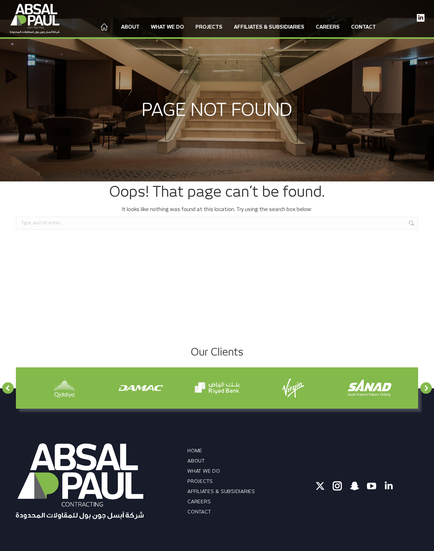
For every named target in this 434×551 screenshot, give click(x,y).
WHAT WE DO (203, 471)
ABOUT (196, 461)
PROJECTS (200, 481)
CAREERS (199, 502)
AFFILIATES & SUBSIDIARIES (221, 491)
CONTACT (199, 512)
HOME (194, 451)
